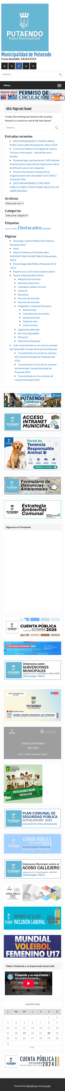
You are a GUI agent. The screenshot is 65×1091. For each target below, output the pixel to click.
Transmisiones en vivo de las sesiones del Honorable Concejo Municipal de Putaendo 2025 (36, 368)
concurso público (11, 229)
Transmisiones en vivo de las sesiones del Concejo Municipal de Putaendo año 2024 (36, 357)
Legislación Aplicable (29, 329)
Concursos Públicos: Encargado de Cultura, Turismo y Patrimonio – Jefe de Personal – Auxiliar (33, 152)
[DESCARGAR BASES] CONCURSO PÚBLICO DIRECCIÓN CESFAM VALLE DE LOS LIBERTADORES (34, 187)
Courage (46, 1086)
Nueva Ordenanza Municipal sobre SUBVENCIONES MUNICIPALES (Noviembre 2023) (33, 256)
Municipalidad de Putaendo (26, 55)
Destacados (30, 227)
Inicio (16, 248)
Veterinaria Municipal (29, 341)
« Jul (31, 1047)
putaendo (46, 228)
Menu (7, 85)
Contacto (22, 290)
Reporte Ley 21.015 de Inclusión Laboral (34, 271)
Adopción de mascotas (29, 279)
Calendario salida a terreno (32, 286)
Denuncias (23, 294)
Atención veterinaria (28, 283)
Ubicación (23, 337)
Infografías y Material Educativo (34, 306)
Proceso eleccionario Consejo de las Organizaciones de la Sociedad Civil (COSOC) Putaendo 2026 (33, 175)
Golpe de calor (30, 321)
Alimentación (29, 309)
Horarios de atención (28, 298)
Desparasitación (31, 317)
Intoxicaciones (30, 325)
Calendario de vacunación (36, 313)
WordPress (31, 1086)
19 (24, 1033)
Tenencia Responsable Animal (28, 275)
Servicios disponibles (28, 333)
